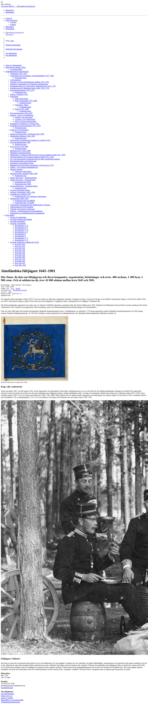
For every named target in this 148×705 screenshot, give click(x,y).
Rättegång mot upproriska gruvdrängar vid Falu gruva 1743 (32, 165)
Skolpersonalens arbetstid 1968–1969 (23, 174)
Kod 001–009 (20, 244)
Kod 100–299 (20, 263)
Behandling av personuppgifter (12, 700)
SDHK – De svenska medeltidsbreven (24, 167)
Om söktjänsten (11, 53)
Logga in (9, 18)
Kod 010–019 (20, 246)
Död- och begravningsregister (25, 122)
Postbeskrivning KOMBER (25, 201)
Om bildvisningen (7, 694)
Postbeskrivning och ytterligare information (30, 196)
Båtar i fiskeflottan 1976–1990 (26, 101)
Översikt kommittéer (17, 221)
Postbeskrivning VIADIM (24, 203)
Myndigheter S (20, 236)
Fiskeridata (14, 97)
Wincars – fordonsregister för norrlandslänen (26, 211)
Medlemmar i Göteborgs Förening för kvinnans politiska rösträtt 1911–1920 (37, 155)
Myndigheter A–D (21, 226)
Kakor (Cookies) (7, 698)
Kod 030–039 (20, 251)
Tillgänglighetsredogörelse (10, 702)
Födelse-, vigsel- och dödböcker (22, 115)
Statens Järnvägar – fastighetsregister (23, 178)
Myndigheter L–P (21, 232)
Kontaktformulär (7, 688)
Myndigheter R (20, 234)
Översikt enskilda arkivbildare (21, 219)
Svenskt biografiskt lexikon (20, 190)
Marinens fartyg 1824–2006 (20, 151)
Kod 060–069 (20, 257)
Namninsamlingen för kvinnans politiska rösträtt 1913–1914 (32, 157)
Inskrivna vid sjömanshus (19, 130)
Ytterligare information (23, 171)
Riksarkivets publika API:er (16, 67)
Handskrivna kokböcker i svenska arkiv (24, 124)
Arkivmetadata (15, 80)
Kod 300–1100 (20, 265)
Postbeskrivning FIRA (23, 182)
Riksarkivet (10, 10)
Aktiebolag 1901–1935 (18, 74)
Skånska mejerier (16, 169)
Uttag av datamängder (14, 65)
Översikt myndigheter (18, 224)
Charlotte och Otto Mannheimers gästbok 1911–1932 (29, 82)
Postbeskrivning (20, 78)
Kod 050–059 (20, 255)
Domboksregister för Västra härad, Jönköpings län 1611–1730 (33, 86)
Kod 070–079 (20, 259)
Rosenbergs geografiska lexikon (22, 163)
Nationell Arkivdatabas (14, 49)
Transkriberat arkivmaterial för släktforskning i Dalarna (30, 205)
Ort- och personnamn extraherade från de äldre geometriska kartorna (35, 159)
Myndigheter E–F (21, 228)
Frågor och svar (6, 696)
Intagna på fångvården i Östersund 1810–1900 (27, 134)
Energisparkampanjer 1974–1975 (22, 90)
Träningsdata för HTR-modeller (21, 207)
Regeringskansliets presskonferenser (23, 161)
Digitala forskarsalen (13, 45)
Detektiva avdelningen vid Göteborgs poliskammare (29, 84)
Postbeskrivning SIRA (23, 184)
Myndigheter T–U (21, 238)
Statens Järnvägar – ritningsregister (22, 180)
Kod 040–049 (20, 253)
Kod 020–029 (20, 249)
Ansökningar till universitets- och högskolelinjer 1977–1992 (32, 76)
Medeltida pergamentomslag (20, 153)
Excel (18, 288)
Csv (12, 288)
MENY (11, 6)
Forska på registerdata (18, 217)
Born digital (10, 215)
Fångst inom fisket (21, 99)
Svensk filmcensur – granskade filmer (24, 186)
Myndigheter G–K (21, 230)
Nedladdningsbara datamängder (17, 72)
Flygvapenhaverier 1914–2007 (21, 113)
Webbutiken (10, 12)
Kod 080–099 (20, 261)
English (13, 25)
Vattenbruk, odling (21, 105)
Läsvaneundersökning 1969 (20, 142)
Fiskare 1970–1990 (22, 109)
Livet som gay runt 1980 (19, 147)
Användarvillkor (16, 69)
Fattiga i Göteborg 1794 (19, 94)
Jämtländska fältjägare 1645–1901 (22, 136)
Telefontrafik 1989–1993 (19, 199)
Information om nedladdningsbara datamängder (27, 213)
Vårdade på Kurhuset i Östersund (22, 209)
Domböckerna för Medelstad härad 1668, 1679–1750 (29, 88)
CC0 (10, 292)
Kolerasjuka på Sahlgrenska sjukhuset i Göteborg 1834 (30, 140)
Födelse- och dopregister (24, 117)
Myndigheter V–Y (21, 240)
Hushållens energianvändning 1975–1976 (25, 126)
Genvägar (5, 6)
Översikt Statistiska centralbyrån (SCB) (24, 242)
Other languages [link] (11, 20)
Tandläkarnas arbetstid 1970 (20, 194)
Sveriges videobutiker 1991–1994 (22, 192)
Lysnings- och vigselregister (25, 119)
